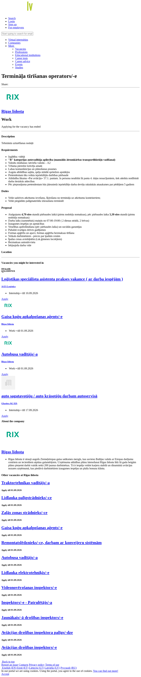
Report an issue (9, 664)
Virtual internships (18, 39)
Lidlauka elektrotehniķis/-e (25, 572)
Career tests (21, 58)
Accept (5, 674)
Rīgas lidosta (12, 111)
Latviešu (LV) (52, 667)
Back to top (8, 661)
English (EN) (9, 667)
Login (11, 21)
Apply (4, 299)
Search (12, 18)
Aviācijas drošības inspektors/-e (29, 647)
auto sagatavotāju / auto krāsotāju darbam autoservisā (49, 396)
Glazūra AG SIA (9, 403)
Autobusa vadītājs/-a (19, 354)
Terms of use (52, 664)
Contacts (23, 664)
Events (19, 64)
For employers (16, 27)
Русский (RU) (69, 667)
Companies (14, 42)
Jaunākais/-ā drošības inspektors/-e (32, 617)
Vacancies (20, 48)
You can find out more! (105, 670)
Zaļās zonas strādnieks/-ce (24, 512)
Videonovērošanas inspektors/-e (29, 587)
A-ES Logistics (8, 286)
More (11, 45)
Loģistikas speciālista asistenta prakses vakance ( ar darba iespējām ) (62, 279)
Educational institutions (27, 55)
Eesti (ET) (22, 667)
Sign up (12, 24)
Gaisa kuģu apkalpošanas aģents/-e (32, 316)
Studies (19, 67)
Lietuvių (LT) (36, 667)
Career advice (22, 61)
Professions (21, 52)
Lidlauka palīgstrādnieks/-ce (26, 497)
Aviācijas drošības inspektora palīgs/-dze (37, 632)
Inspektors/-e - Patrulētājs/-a (26, 602)
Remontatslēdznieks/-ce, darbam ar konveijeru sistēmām (51, 542)
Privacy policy (37, 664)
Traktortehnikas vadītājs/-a (25, 482)
